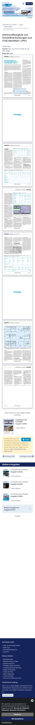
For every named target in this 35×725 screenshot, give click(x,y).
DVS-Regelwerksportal (10, 650)
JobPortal (6, 652)
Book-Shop (6, 647)
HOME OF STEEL (8, 672)
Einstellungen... (7, 722)
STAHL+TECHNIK (8, 676)
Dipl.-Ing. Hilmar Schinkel (16, 49)
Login (26, 439)
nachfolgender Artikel (26, 456)
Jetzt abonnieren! (8, 695)
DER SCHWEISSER (8, 674)
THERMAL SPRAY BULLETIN (11, 665)
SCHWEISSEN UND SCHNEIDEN (9, 24)
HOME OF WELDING (9, 670)
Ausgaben (21, 24)
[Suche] (23, 3)
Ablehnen (17, 714)
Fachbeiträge (6, 46)
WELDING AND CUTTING (10, 661)
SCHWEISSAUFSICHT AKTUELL (12, 668)
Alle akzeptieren (17, 719)
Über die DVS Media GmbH (11, 645)
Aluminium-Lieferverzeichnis (12, 678)
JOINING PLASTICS (8, 663)
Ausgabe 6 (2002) (8, 26)
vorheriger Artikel (9, 456)
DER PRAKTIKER (8, 659)
